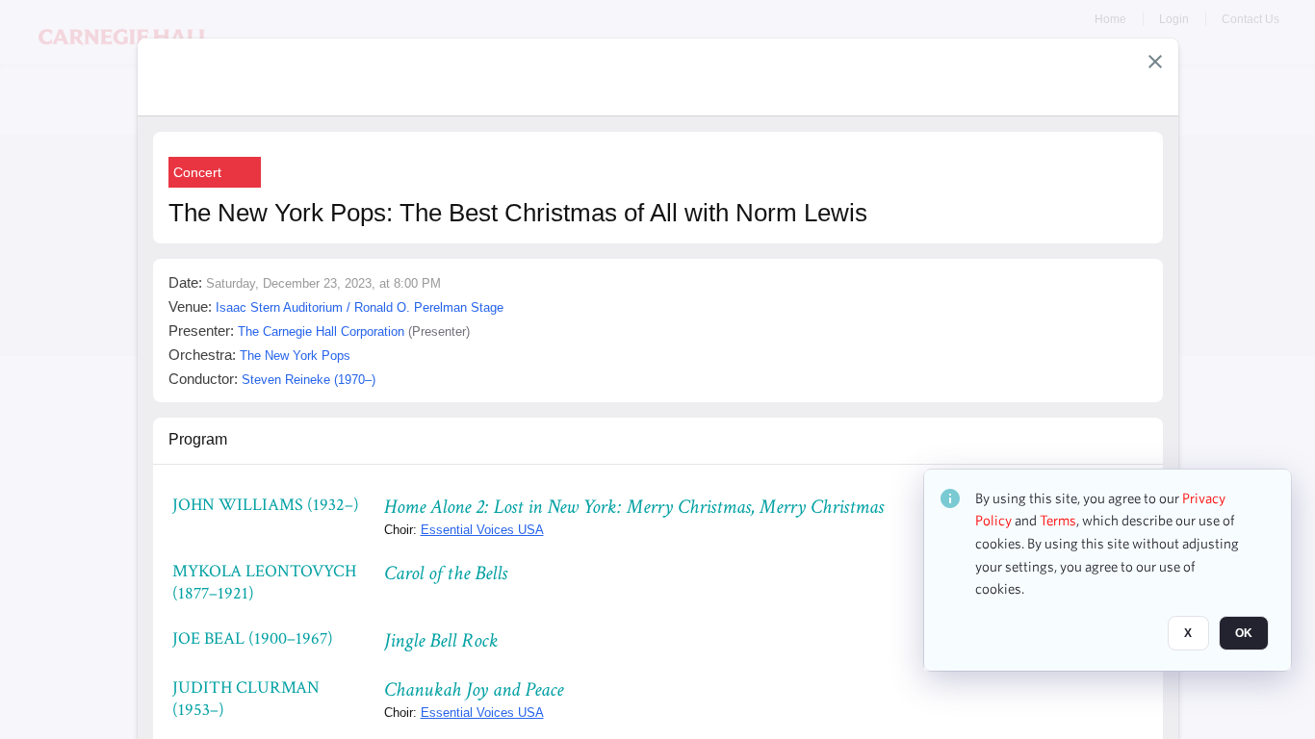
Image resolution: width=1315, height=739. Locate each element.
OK (1243, 634)
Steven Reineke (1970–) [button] (308, 379)
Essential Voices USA (482, 529)
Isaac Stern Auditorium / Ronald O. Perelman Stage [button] (359, 307)
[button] (1155, 61)
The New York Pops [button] (295, 355)
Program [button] (197, 439)
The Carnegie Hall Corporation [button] (321, 331)
